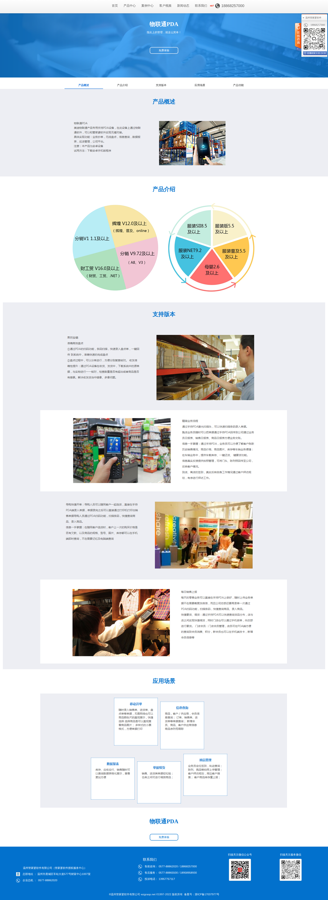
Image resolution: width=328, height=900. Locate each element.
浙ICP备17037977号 (207, 894)
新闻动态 (183, 5)
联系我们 (201, 5)
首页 (115, 5)
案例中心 (147, 5)
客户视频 (165, 5)
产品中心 (130, 5)
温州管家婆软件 (313, 17)
